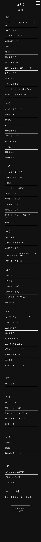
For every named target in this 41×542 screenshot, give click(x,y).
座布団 (8, 183)
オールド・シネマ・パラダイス (18, 89)
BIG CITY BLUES (13, 344)
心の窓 (8, 147)
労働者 (8, 448)
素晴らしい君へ (11, 210)
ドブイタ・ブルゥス (13, 261)
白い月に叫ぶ (10, 193)
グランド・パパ (11, 136)
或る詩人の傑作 (11, 62)
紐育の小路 (10, 302)
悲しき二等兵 (10, 114)
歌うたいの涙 (10, 73)
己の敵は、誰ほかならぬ (15, 94)
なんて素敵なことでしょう (16, 297)
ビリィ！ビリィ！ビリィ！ (16, 349)
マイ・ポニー (10, 384)
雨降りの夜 (10, 52)
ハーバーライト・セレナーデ (17, 317)
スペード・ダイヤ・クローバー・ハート (21, 216)
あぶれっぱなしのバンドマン (17, 35)
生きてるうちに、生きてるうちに (19, 68)
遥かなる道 (10, 333)
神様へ (8, 120)
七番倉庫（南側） (12, 292)
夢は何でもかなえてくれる (16, 418)
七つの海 (9, 281)
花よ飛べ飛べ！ (11, 328)
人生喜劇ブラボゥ (12, 204)
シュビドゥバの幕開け (14, 188)
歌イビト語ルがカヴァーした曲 (18, 497)
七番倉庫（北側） (12, 286)
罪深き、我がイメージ (14, 243)
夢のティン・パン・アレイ (16, 413)
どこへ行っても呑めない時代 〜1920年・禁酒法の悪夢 (21, 254)
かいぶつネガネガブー (14, 109)
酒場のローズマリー (13, 177)
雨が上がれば (10, 46)
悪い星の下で (10, 482)
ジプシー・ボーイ (12, 199)
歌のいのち (10, 78)
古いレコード (10, 360)
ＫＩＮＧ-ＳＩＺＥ (13, 125)
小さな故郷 (10, 237)
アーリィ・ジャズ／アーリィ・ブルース (21, 24)
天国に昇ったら (11, 248)
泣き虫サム (10, 275)
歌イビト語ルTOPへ (20, 510)
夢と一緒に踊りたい (13, 408)
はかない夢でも (11, 322)
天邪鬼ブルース (11, 41)
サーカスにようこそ (13, 172)
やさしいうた (10, 402)
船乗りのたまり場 (12, 354)
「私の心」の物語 (12, 477)
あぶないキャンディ (13, 30)
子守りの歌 (10, 157)
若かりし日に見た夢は (14, 472)
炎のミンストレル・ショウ (16, 365)
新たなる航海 (10, 57)
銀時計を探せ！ (11, 131)
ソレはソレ (10, 223)
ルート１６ (10, 442)
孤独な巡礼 (10, 152)
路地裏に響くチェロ (13, 453)
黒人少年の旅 (10, 141)
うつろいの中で (11, 84)
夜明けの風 (10, 424)
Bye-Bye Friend (13, 338)
